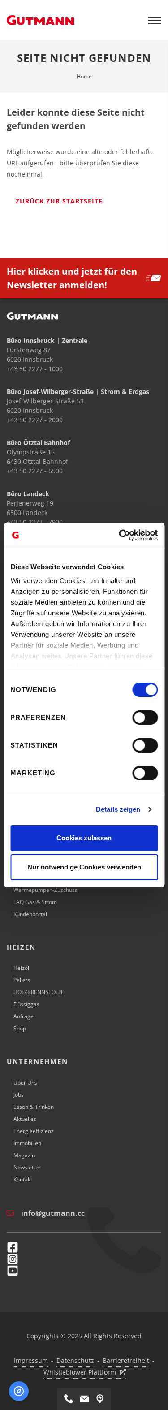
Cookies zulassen (84, 838)
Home (84, 76)
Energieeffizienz (33, 1131)
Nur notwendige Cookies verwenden (84, 867)
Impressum (31, 1360)
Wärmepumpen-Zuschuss (45, 890)
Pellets (21, 980)
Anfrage (23, 1016)
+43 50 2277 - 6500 (35, 471)
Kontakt (22, 1179)
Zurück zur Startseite (59, 201)
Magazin (24, 1155)
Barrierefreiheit (126, 1360)
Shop (19, 1028)
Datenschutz (75, 1360)
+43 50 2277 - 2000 (35, 419)
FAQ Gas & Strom (35, 902)
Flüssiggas (26, 1004)
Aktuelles (24, 1119)
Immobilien (27, 1143)
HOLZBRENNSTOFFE (38, 992)
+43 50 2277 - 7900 (35, 522)
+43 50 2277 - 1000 (35, 368)
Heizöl (21, 968)
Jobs (18, 1095)
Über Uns (25, 1082)
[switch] (145, 717)
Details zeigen (118, 809)
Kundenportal (30, 914)
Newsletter (27, 1167)
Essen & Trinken (33, 1107)
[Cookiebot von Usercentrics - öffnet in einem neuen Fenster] (120, 535)
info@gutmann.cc (53, 1213)
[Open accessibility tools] (19, 1391)
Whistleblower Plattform (79, 1372)
